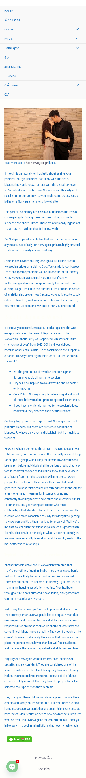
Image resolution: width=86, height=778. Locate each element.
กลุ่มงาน (8, 38)
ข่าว (6, 57)
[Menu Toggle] (77, 29)
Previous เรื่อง (43, 757)
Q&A (6, 94)
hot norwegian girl (37, 162)
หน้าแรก (8, 10)
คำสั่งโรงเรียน (11, 85)
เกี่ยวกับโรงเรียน (12, 20)
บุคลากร (8, 29)
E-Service (10, 75)
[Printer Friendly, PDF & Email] (19, 738)
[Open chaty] (12, 766)
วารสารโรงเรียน (12, 66)
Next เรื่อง (43, 768)
